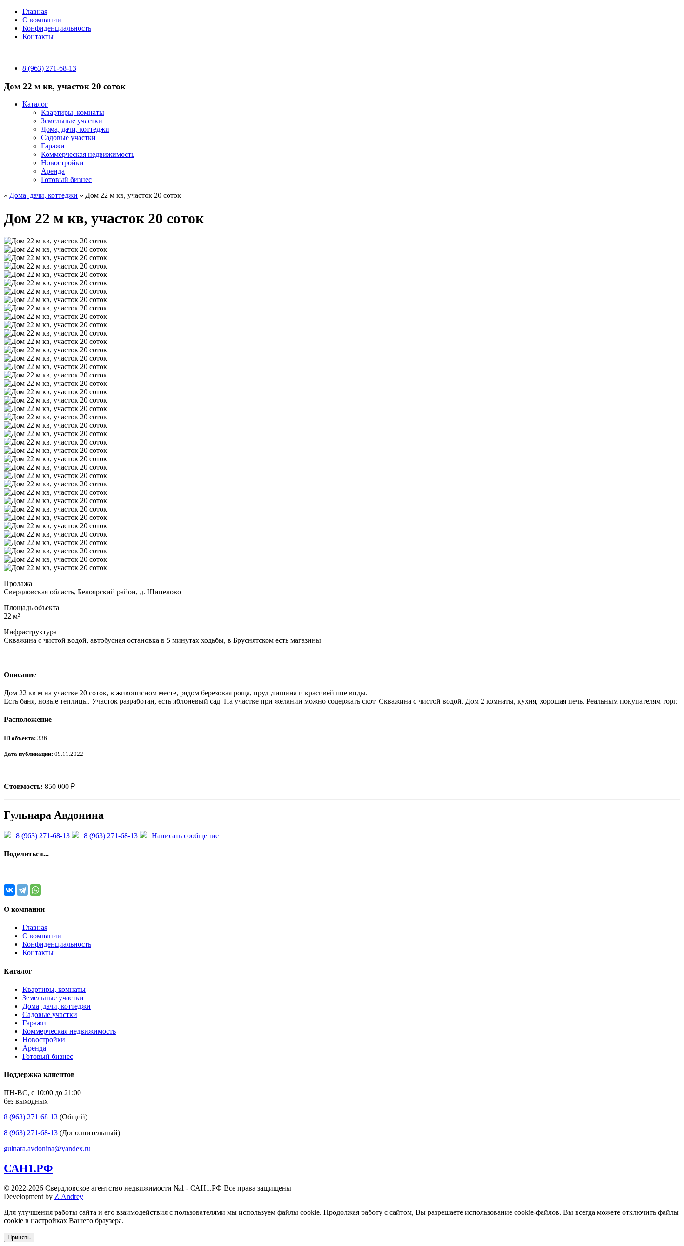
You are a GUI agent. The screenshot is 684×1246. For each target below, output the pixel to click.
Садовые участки (68, 137)
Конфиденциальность (56, 28)
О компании (41, 20)
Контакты (38, 36)
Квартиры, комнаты (72, 112)
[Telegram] (22, 890)
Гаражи (53, 146)
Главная (34, 11)
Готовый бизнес (66, 179)
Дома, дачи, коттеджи (75, 129)
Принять (19, 1237)
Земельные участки (71, 121)
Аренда (53, 171)
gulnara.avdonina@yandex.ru (47, 1148)
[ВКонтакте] (9, 890)
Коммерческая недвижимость (87, 154)
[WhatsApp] (35, 890)
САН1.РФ (28, 1168)
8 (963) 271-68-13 (43, 836)
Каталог (35, 104)
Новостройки (62, 163)
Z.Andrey (68, 1196)
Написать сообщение (185, 836)
